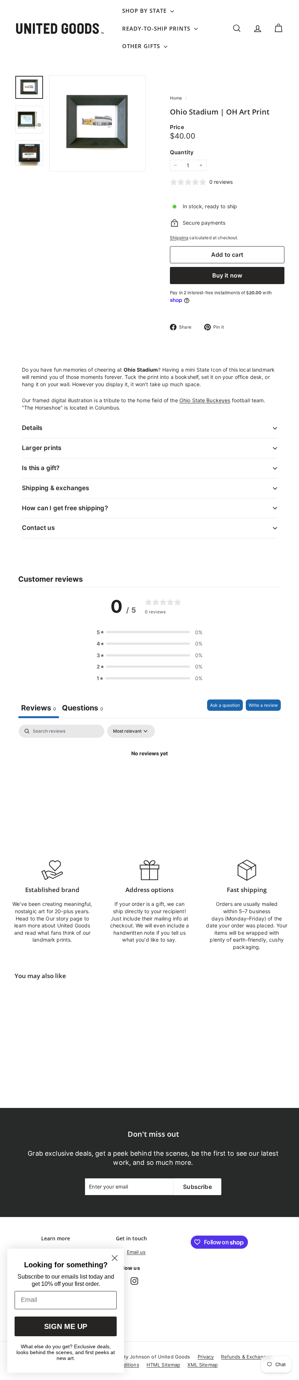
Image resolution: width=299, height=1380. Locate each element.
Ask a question (225, 705)
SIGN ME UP (65, 1326)
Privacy (206, 1357)
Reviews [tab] (38, 707)
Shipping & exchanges (55, 488)
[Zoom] (97, 123)
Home (176, 98)
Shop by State (145, 10)
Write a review (263, 705)
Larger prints (41, 447)
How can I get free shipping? (65, 508)
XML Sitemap (202, 1365)
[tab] (82, 708)
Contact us (38, 527)
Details (32, 427)
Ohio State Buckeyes (204, 400)
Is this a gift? (41, 468)
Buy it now (227, 275)
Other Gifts (142, 46)
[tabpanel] (149, 778)
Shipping (179, 237)
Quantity (182, 152)
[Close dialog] (114, 1258)
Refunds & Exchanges (246, 1357)
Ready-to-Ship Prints (157, 28)
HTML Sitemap (163, 1365)
